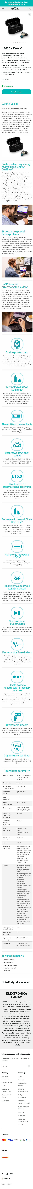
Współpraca (22, 1115)
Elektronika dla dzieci (7, 1096)
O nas (20, 1076)
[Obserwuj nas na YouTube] (11, 1174)
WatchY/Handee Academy (23, 1108)
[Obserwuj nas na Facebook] (3, 1174)
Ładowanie (5, 1101)
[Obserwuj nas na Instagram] (7, 1174)
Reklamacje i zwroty (22, 1084)
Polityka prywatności (22, 1096)
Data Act (21, 1112)
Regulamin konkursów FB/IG (24, 1102)
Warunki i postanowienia (23, 1090)
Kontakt (21, 1080)
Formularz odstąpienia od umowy (23, 1121)
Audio (4, 1086)
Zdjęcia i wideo (7, 1082)
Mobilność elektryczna (5, 1078)
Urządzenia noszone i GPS (6, 1090)
